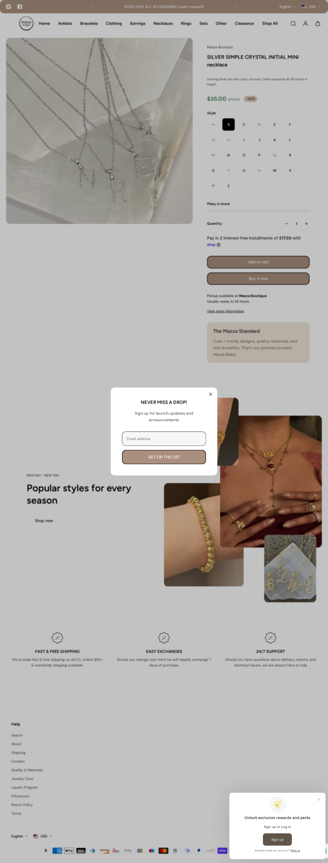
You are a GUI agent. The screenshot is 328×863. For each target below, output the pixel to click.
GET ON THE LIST (164, 457)
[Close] (210, 394)
